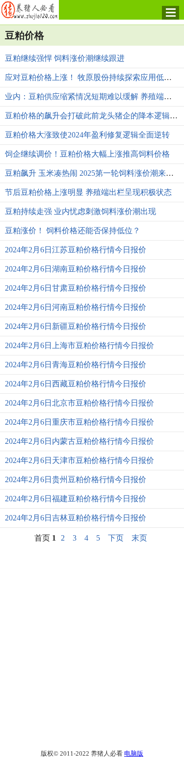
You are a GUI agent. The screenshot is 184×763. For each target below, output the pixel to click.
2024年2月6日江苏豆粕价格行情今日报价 (75, 249)
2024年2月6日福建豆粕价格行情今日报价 (75, 498)
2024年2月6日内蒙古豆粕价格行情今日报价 (79, 441)
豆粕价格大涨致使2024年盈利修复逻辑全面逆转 (87, 135)
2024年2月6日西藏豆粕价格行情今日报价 (75, 384)
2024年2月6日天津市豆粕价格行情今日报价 (79, 460)
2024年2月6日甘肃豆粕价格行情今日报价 (75, 288)
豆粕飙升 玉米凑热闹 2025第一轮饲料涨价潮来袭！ (93, 173)
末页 (139, 538)
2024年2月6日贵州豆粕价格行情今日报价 (75, 479)
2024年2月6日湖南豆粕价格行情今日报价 (75, 269)
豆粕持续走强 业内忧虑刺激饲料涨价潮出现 (80, 211)
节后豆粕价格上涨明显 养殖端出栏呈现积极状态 (88, 192)
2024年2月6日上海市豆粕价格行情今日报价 (79, 345)
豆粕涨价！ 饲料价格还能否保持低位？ (72, 230)
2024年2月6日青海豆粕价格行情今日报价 (75, 364)
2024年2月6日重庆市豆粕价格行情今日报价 (79, 422)
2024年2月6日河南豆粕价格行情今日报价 (75, 307)
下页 (116, 538)
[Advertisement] (92, 645)
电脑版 (133, 753)
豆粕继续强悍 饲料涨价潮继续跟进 (65, 58)
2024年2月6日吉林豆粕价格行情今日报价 (75, 518)
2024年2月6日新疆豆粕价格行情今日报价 (75, 326)
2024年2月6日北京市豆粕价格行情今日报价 (79, 403)
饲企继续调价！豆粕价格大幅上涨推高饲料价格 (87, 154)
